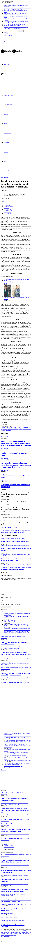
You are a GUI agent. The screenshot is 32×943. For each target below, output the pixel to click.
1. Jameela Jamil (7, 204)
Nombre (3, 594)
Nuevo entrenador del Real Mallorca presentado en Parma (17, 760)
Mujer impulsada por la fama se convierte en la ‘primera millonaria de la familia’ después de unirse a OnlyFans (16, 443)
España (5, 85)
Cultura (5, 123)
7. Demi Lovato (7, 212)
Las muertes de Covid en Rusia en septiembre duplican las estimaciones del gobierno (14, 890)
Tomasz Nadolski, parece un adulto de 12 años (14, 24)
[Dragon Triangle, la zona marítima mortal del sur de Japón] (15, 545)
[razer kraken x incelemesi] (16, 941)
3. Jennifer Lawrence (8, 206)
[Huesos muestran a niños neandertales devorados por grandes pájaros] (17, 615)
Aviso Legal (6, 843)
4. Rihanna (6, 208)
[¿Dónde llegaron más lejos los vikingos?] (17, 764)
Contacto (6, 844)
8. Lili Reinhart (7, 213)
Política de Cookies (8, 845)
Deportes (6, 152)
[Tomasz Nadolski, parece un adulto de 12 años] (12, 538)
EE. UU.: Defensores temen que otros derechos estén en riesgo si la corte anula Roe (15, 861)
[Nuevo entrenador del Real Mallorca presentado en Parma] (17, 759)
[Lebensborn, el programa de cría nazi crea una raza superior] (17, 280)
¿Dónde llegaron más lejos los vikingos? (13, 766)
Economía (6, 114)
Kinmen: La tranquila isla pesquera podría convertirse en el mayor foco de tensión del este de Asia (17, 8)
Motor (5, 161)
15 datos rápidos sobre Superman (11, 621)
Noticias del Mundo (8, 95)
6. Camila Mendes (8, 210)
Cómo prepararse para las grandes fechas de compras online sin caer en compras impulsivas (16, 27)
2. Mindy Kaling (7, 205)
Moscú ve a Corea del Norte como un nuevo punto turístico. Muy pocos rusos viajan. (15, 14)
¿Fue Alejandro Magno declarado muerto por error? (16, 626)
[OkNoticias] (12, 53)
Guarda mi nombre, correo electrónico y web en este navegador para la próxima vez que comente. (14, 603)
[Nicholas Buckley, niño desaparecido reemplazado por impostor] (12, 296)
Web (2, 600)
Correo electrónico (5, 597)
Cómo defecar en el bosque (9, 918)
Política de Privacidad (9, 847)
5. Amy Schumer (8, 209)
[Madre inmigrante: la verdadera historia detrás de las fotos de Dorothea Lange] (16, 555)
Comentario (4, 582)
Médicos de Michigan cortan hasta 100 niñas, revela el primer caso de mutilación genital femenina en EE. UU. (17, 632)
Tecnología (9, 104)
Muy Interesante (7, 133)
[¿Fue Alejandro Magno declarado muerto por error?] (16, 624)
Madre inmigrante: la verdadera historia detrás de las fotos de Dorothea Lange (16, 559)
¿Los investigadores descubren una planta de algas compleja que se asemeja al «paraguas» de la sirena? (16, 465)
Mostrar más (3, 770)
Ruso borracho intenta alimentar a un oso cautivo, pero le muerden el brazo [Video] (16, 900)
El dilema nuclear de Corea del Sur (12, 25)
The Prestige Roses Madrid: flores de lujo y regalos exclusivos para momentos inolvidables (16, 568)
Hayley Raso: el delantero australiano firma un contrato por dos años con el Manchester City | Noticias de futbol (17, 736)
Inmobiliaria (6, 170)
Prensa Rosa (6, 142)
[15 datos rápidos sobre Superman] (9, 620)
